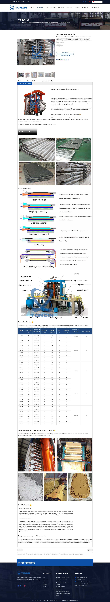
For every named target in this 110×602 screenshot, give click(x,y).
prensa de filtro (63, 554)
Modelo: (20, 80)
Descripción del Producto (25, 83)
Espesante (58, 584)
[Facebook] (83, 1)
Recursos (45, 584)
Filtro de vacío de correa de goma (62, 577)
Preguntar (64, 52)
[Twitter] (88, 1)
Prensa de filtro (59, 580)
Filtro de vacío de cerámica (61, 579)
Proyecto (44, 582)
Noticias (44, 586)
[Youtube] (90, 1)
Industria (44, 580)
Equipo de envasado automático (62, 591)
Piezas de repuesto (59, 589)
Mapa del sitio (75, 600)
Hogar (44, 577)
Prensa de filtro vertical (44, 554)
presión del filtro (54, 554)
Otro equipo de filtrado (60, 586)
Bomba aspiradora (59, 588)
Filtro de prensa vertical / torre (62, 582)
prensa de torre (21, 554)
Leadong (70, 600)
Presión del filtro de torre (32, 554)
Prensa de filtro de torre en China (75, 554)
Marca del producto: (47, 80)
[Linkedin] (85, 1)
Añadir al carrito (64, 55)
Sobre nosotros (46, 579)
